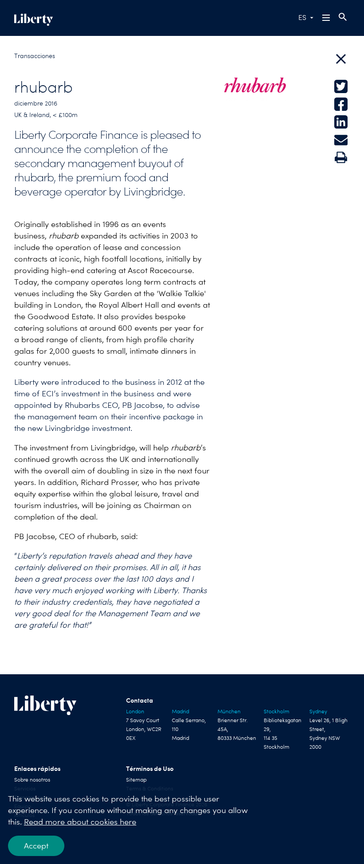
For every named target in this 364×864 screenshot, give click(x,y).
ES (302, 17)
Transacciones (34, 55)
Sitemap (136, 780)
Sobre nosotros (32, 780)
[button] (327, 18)
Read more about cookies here (80, 821)
